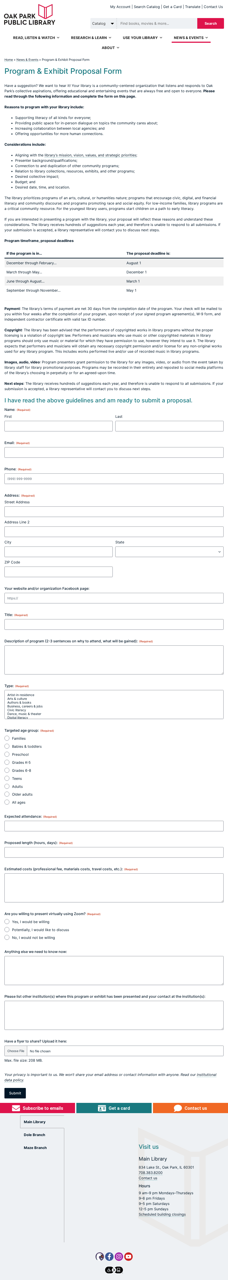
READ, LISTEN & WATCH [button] (34, 37)
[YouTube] (128, 1256)
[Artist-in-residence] (114, 695)
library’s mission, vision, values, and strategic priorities (90, 155)
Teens (17, 778)
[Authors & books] (114, 702)
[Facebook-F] (109, 1256)
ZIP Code (12, 562)
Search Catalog (147, 6)
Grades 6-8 (21, 770)
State (119, 542)
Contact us (148, 1178)
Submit (15, 1093)
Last (118, 416)
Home (8, 59)
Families (19, 738)
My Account (120, 6)
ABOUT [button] (108, 47)
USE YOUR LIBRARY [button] (140, 37)
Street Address (17, 502)
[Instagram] (119, 1256)
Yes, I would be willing (30, 922)
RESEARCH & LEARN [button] (89, 37)
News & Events (27, 59)
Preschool (20, 754)
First (8, 416)
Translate (192, 6)
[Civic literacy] (114, 710)
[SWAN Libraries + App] (100, 1256)
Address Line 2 (17, 522)
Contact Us (213, 6)
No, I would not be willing (33, 937)
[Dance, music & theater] (114, 714)
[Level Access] (114, 1270)
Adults (17, 786)
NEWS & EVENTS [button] (189, 37)
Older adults (22, 794)
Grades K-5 (21, 762)
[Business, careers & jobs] (114, 706)
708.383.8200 (151, 1172)
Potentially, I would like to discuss (40, 930)
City (7, 542)
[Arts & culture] (114, 698)
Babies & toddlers (27, 746)
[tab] (42, 1121)
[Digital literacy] (114, 717)
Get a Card (172, 6)
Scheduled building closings (162, 1214)
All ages (18, 802)
